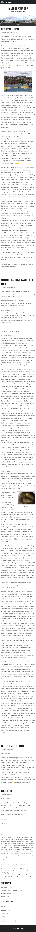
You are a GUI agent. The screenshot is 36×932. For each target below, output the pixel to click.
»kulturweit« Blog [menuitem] (2, 2)
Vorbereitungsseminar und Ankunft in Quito (12, 890)
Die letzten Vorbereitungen (12, 746)
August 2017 (4, 913)
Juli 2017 (3, 916)
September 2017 (5, 910)
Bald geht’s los (7, 791)
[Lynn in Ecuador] (18, 19)
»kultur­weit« (4, 837)
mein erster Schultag (10, 29)
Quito (14, 841)
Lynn (17, 835)
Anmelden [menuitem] (9, 2)
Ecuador (19, 841)
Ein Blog (18, 928)
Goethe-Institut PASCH (27, 837)
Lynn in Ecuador (18, 8)
